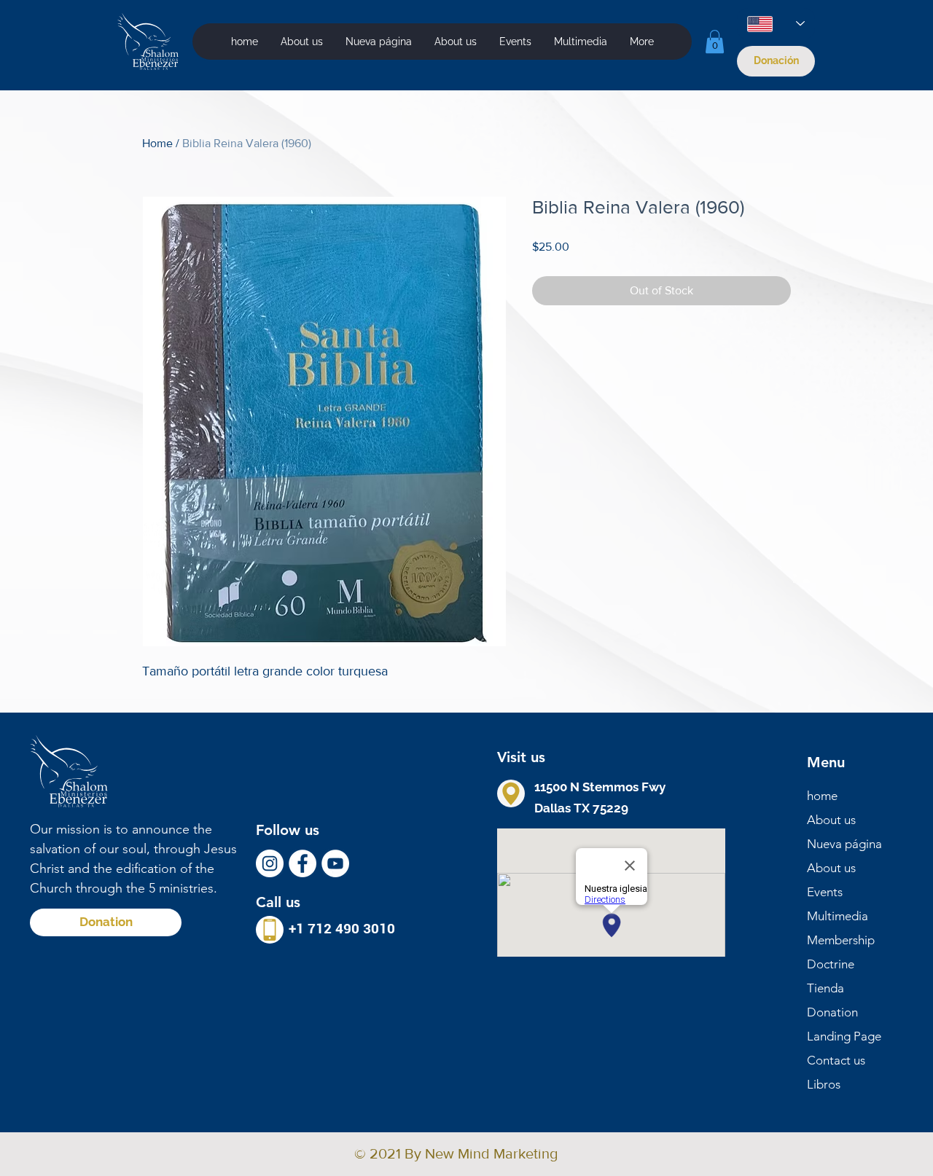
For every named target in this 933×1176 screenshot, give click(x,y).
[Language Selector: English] (776, 23)
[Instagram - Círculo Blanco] (270, 863)
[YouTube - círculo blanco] (335, 863)
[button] (580, 41)
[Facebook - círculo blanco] (302, 863)
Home (157, 143)
